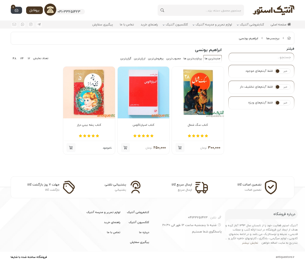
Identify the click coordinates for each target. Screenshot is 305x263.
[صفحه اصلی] (289, 38)
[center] (162, 10)
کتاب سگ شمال (198, 125)
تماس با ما (127, 24)
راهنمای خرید (149, 24)
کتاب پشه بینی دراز (89, 125)
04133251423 (202, 217)
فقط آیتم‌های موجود (259, 70)
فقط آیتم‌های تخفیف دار (256, 86)
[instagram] (31, 25)
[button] (179, 147)
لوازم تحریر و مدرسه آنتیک (214, 24)
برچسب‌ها (272, 38)
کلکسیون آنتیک (177, 24)
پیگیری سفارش (102, 24)
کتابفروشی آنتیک (252, 24)
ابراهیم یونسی (248, 38)
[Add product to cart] (71, 147)
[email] (14, 25)
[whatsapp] (22, 25)
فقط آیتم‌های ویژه (260, 102)
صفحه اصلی (279, 24)
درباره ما (144, 232)
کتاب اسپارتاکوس (143, 125)
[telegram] (39, 25)
